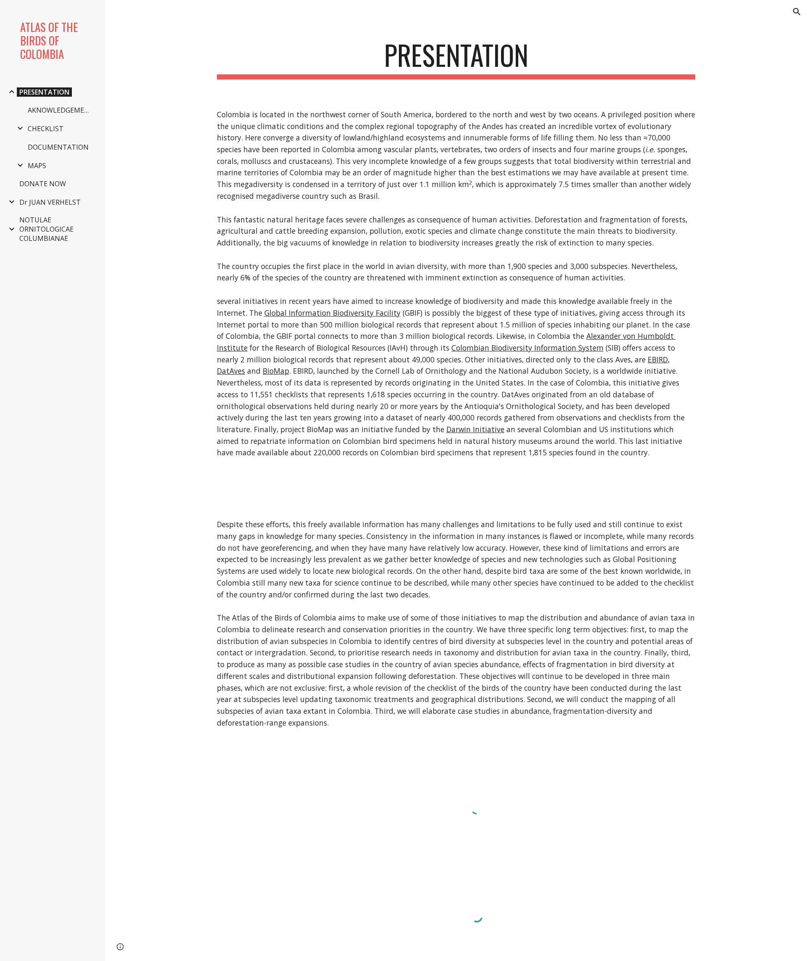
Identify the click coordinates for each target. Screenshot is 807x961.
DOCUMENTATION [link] (58, 147)
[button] (797, 12)
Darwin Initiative (475, 429)
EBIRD (658, 359)
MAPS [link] (37, 165)
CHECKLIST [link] (45, 128)
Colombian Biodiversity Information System (527, 348)
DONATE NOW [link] (42, 183)
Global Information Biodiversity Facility (332, 313)
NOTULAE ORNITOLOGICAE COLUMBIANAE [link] (46, 229)
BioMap (276, 371)
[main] (456, 59)
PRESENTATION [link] (44, 92)
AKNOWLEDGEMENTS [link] (62, 110)
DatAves (231, 371)
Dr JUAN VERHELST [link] (50, 202)
